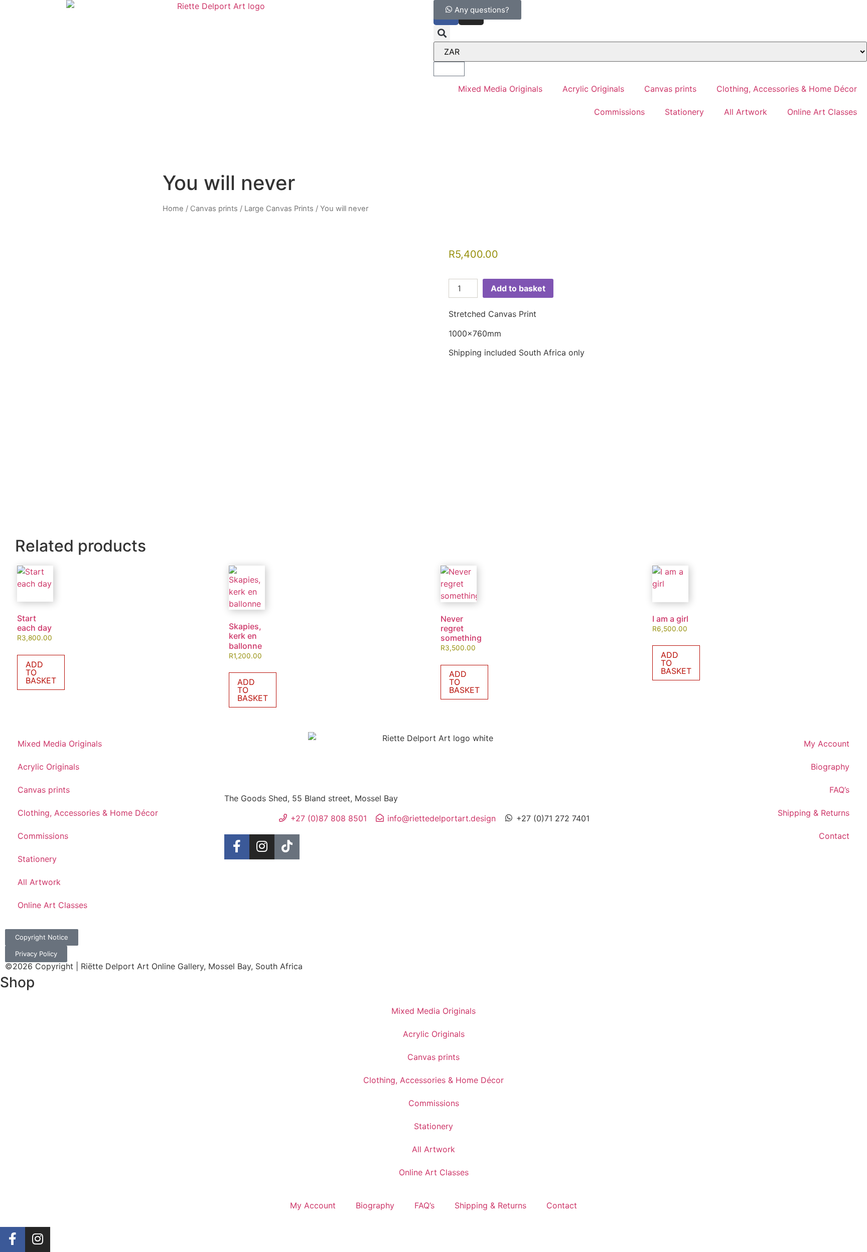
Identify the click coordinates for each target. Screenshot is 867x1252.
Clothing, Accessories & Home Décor (786, 89)
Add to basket (518, 288)
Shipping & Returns (813, 813)
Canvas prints (670, 89)
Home (173, 208)
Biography (830, 767)
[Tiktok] (287, 846)
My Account (826, 744)
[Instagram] (261, 846)
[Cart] (449, 69)
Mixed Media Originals (500, 89)
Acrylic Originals (593, 89)
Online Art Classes (822, 112)
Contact (834, 836)
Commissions (619, 112)
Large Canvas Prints (279, 208)
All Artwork (745, 112)
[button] (442, 33)
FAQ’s (839, 790)
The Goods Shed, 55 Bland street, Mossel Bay (311, 798)
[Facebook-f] (236, 846)
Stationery (684, 112)
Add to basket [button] (41, 672)
